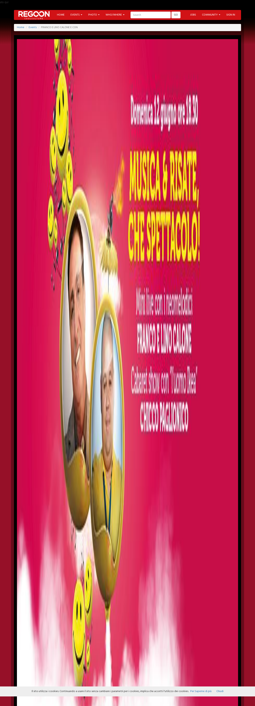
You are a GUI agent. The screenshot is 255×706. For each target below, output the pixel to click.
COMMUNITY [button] (210, 15)
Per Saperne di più (201, 691)
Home (20, 27)
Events (33, 27)
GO (176, 15)
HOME (61, 15)
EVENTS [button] (75, 15)
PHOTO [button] (93, 15)
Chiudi (220, 691)
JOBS (193, 15)
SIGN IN (230, 15)
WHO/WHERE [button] (114, 15)
